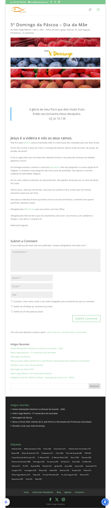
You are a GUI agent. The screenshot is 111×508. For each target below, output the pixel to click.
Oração (76, 470)
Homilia (47, 466)
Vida (38, 479)
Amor (47, 449)
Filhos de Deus (52, 29)
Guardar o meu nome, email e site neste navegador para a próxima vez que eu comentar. (54, 301)
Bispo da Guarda (30, 453)
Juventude (91, 466)
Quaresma (17, 479)
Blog (59, 492)
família (65, 462)
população (54, 167)
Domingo (38, 462)
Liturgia (17, 470)
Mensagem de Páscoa (20, 356)
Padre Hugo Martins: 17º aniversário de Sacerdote (33, 352)
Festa (76, 462)
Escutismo (52, 462)
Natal (53, 470)
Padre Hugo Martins (22, 29)
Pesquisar (94, 386)
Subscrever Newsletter (42, 492)
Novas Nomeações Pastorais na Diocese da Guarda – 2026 (37, 348)
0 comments (28, 33)
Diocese (86, 457)
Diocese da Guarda (21, 462)
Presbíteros (16, 33)
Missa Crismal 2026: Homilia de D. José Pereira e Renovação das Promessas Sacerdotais (50, 361)
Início (26, 492)
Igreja (63, 29)
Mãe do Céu (29, 209)
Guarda (35, 466)
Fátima (16, 466)
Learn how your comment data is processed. (66, 332)
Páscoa (84, 475)
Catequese (47, 453)
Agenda (67, 492)
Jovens (79, 466)
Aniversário (60, 449)
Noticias (70, 29)
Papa (36, 475)
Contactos (79, 492)
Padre (87, 470)
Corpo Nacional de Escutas (23, 457)
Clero (59, 453)
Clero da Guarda (74, 453)
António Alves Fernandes (79, 449)
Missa (43, 470)
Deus (75, 457)
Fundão (86, 462)
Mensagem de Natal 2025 (22, 369)
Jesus (68, 466)
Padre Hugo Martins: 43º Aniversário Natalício (31, 373)
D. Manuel (43, 457)
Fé (25, 466)
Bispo (15, 453)
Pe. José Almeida (51, 475)
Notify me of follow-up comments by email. (33, 306)
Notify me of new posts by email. (28, 311)
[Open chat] (6, 502)
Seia (29, 479)
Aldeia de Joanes (32, 449)
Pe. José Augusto (82, 29)
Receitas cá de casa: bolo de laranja (27, 365)
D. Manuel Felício (60, 457)
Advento (16, 449)
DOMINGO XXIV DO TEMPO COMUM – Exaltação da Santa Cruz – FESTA (42, 377)
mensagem (30, 470)
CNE (87, 453)
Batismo (27, 142)
